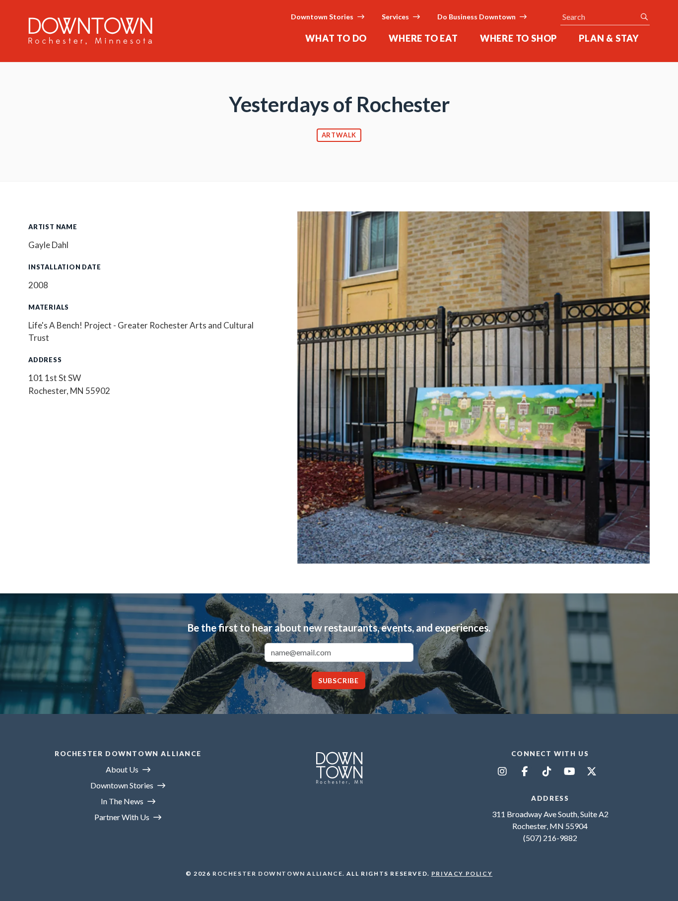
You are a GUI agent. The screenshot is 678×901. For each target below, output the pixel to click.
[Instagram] (502, 771)
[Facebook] (524, 771)
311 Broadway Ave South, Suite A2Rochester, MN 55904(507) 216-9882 (550, 825)
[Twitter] (591, 771)
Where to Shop (518, 38)
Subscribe (338, 680)
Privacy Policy (461, 873)
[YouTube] (569, 771)
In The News (122, 801)
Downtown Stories (322, 16)
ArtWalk (339, 135)
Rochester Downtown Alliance (277, 873)
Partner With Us (121, 817)
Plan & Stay (609, 38)
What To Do (336, 38)
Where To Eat (423, 38)
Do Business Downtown (476, 16)
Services (395, 16)
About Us (122, 769)
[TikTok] (547, 771)
